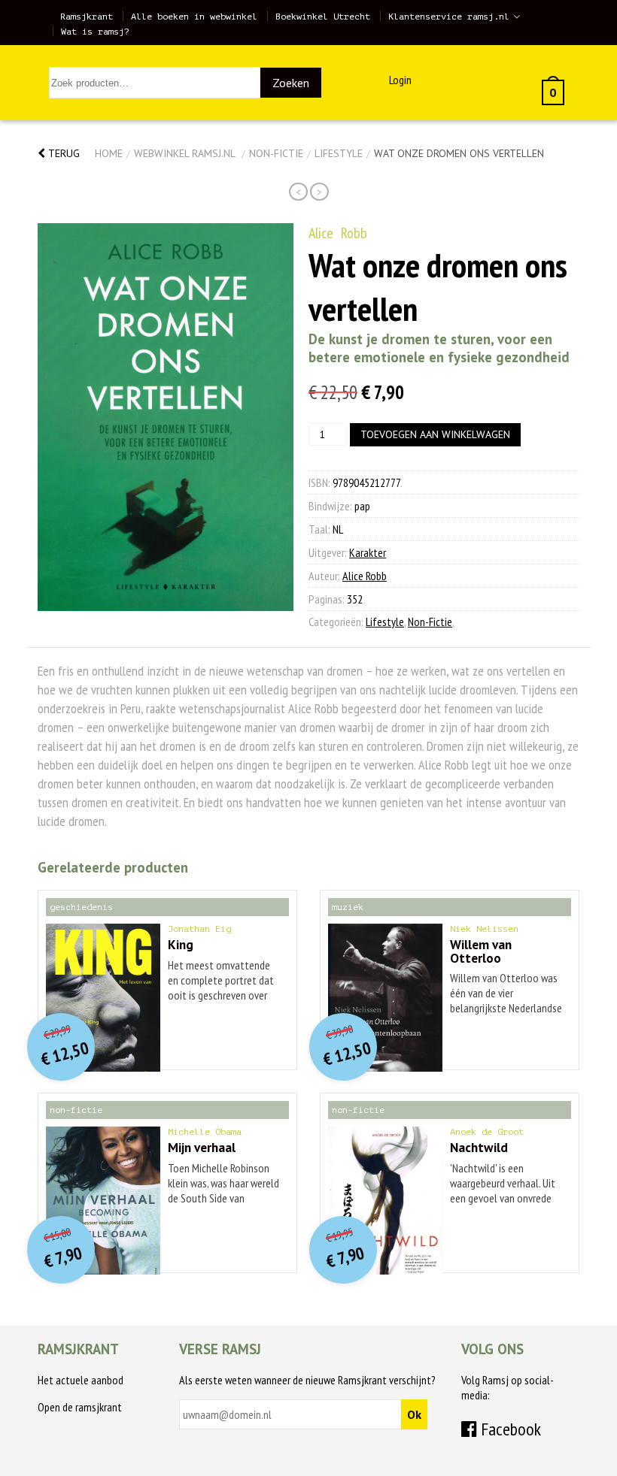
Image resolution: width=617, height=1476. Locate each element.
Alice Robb (337, 233)
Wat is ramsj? (95, 31)
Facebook (509, 1429)
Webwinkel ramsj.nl (184, 153)
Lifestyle (339, 153)
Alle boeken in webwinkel (194, 16)
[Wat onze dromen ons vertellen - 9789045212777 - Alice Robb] (165, 417)
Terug (62, 153)
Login (400, 79)
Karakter (367, 552)
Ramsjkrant (86, 16)
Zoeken (290, 82)
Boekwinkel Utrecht (322, 16)
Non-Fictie (276, 153)
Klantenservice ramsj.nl (448, 16)
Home (109, 153)
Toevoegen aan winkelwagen (435, 434)
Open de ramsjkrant (80, 1406)
